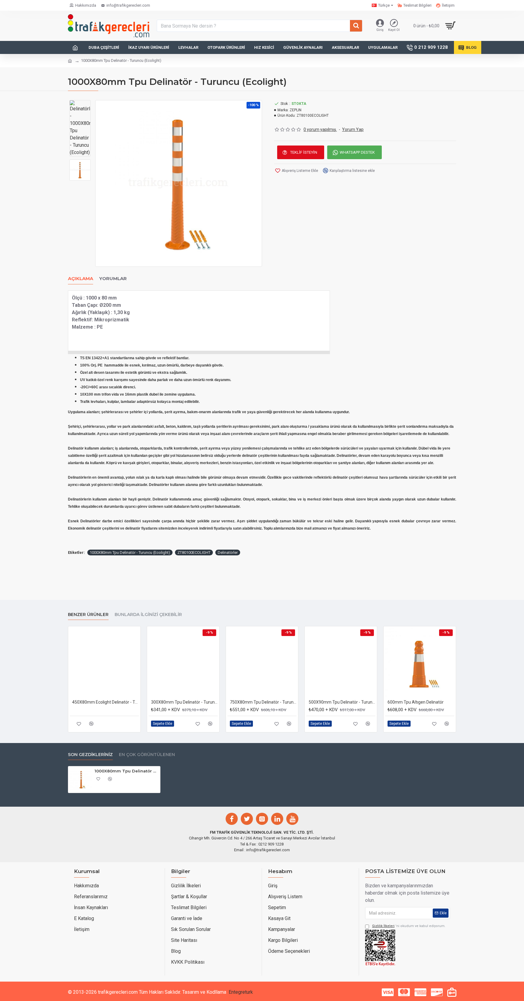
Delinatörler (228, 552)
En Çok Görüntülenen (147, 754)
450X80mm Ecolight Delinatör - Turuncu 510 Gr (105, 702)
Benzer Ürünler (88, 614)
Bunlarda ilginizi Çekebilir (148, 614)
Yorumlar (113, 278)
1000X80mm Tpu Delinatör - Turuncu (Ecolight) (130, 552)
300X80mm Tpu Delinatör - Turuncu (184, 702)
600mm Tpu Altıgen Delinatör (416, 702)
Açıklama (80, 278)
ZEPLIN (295, 110)
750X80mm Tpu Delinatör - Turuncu (263, 702)
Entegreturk (241, 992)
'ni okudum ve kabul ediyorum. (408, 926)
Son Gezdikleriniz (90, 754)
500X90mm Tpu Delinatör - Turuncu (342, 702)
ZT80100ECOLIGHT (193, 552)
